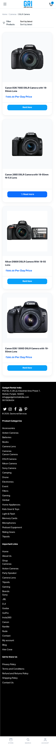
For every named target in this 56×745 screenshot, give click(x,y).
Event (5, 486)
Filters (5, 491)
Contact (6, 636)
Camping (6, 473)
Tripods (6, 537)
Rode (5, 631)
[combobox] (26, 25)
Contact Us (8, 683)
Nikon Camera (9, 464)
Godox (5, 608)
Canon (5, 622)
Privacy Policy (9, 664)
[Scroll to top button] (51, 733)
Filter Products (10, 23)
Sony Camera (9, 468)
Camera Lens (9, 446)
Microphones (9, 523)
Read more (28, 194)
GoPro (5, 613)
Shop (5, 561)
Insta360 (6, 617)
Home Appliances (11, 505)
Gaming (6, 496)
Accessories (8, 428)
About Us (6, 556)
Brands (5, 591)
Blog (4, 645)
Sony (5, 595)
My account (8, 640)
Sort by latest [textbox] (26, 25)
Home (4, 14)
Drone (5, 477)
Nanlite (5, 627)
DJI (4, 604)
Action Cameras (10, 433)
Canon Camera (10, 454)
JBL (4, 599)
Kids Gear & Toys (10, 509)
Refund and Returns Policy (15, 673)
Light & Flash (8, 514)
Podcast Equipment (12, 527)
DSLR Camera (9, 459)
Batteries (6, 437)
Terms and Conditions (13, 669)
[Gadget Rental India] (28, 4)
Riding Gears (8, 532)
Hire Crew (7, 649)
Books (5, 442)
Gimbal (5, 500)
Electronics (8, 482)
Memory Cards (9, 518)
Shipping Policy (10, 678)
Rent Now (27, 107)
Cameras (12, 14)
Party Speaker (9, 573)
